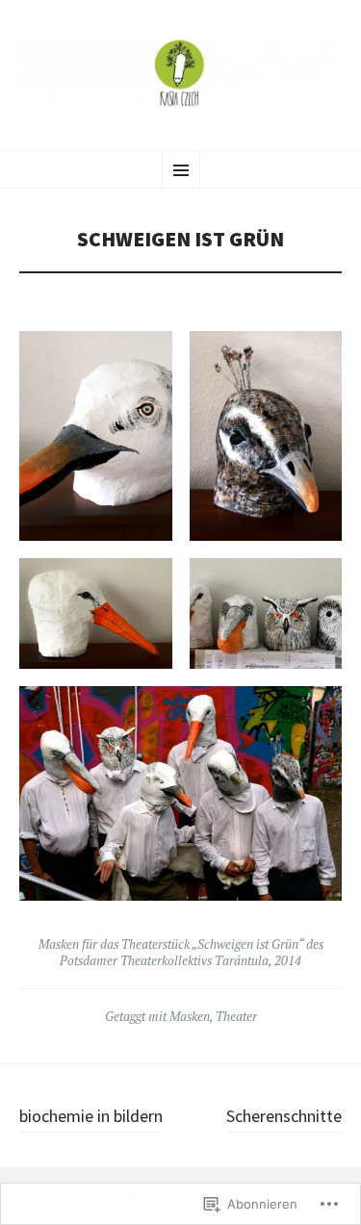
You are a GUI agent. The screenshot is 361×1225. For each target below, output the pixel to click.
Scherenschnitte (284, 1116)
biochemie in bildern (91, 1116)
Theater (236, 1016)
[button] (95, 436)
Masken (189, 1016)
